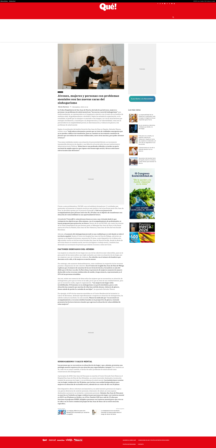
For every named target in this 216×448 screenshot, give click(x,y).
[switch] (129, 223)
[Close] (137, 196)
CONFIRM (96, 248)
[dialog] (108, 224)
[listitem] (108, 220)
